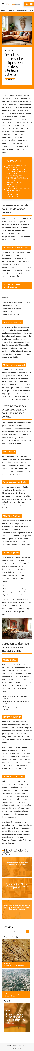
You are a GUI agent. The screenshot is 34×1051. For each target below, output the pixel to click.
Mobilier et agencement (14, 175)
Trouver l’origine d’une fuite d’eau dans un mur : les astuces (15, 1018)
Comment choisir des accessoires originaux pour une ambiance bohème (17, 178)
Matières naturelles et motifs (16, 169)
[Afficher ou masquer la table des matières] (26, 161)
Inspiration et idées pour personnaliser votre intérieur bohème (18, 189)
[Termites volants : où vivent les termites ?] (16, 950)
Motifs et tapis (11, 192)
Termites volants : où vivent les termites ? (15, 965)
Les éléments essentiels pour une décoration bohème (16, 166)
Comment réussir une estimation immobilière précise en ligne (17, 864)
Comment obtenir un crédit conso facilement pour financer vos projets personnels (17, 886)
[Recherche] (27, 4)
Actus (7, 993)
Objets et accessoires (13, 196)
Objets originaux (12, 186)
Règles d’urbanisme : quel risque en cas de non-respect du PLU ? (15, 995)
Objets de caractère (13, 173)
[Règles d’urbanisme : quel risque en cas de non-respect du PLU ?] (16, 980)
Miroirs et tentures (13, 184)
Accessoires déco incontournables (17, 171)
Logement (11, 79)
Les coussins (11, 181)
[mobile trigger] (3, 4)
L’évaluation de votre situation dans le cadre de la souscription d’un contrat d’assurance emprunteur (17, 907)
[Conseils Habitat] (13, 4)
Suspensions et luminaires (15, 182)
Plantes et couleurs (13, 194)
